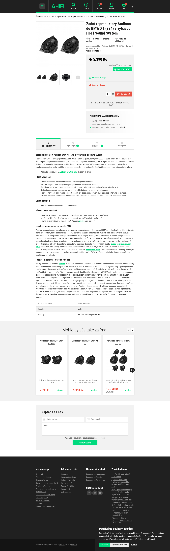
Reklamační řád (42, 480)
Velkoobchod (66, 492)
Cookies (39, 503)
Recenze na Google (94, 477)
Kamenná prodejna (68, 477)
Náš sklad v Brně (68, 483)
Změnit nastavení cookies (46, 506)
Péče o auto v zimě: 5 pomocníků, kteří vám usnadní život (120, 512)
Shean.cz (74, 545)
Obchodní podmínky (44, 477)
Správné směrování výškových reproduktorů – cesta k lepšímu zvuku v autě (122, 483)
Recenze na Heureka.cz (95, 474)
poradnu (106, 121)
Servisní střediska (43, 500)
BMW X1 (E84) (101, 17)
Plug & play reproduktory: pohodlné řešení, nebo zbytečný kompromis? (122, 492)
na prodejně (120, 127)
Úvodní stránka (41, 17)
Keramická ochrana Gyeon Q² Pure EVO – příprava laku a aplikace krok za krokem (123, 505)
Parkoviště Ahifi (67, 486)
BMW (91, 17)
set (113, 94)
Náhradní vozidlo (68, 480)
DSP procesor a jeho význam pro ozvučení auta (122, 498)
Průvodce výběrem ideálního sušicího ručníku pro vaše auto (122, 520)
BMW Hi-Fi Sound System (117, 17)
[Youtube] (100, 492)
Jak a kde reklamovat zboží (47, 483)
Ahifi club (39, 474)
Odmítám (134, 545)
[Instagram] (94, 492)
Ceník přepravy (42, 497)
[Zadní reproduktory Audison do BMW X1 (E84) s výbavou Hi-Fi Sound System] (60, 45)
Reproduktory (61, 17)
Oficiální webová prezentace (89, 314)
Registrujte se (97, 103)
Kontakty (64, 474)
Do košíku (125, 94)
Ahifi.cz (61, 545)
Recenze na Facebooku (95, 480)
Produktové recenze (44, 486)
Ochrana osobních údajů (45, 494)
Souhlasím (104, 545)
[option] (51, 365)
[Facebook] (89, 492)
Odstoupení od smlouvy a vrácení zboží (46, 490)
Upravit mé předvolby (119, 545)
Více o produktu (92, 51)
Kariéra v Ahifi (66, 489)
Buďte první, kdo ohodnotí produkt (98, 40)
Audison (81, 309)
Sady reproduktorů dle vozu (77, 17)
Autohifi (51, 17)
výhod (110, 105)
